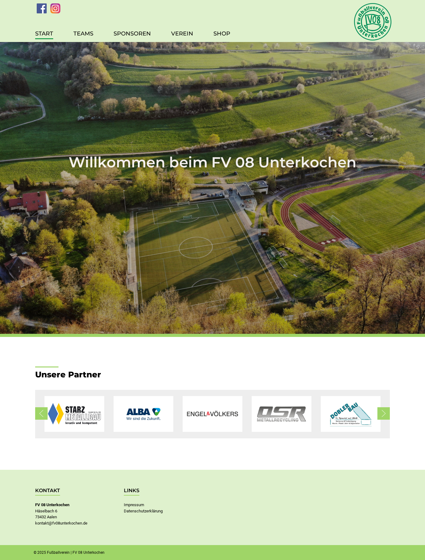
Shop (221, 33)
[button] (41, 413)
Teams (83, 33)
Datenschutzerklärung (143, 511)
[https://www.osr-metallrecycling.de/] (281, 414)
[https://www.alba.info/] (143, 414)
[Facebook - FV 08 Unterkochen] (42, 8)
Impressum (134, 504)
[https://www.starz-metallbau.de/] (74, 414)
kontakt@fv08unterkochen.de (61, 523)
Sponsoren (132, 33)
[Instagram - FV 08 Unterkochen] (55, 8)
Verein (182, 33)
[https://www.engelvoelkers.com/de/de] (212, 414)
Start (44, 33)
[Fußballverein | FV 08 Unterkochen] (372, 20)
